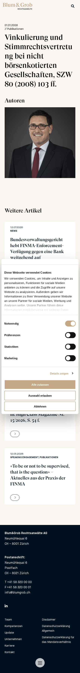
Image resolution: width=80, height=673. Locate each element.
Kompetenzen (14, 626)
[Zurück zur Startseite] (17, 8)
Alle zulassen (40, 384)
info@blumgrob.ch (17, 592)
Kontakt (10, 652)
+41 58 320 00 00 (19, 582)
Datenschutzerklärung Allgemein (56, 628)
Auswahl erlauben (40, 395)
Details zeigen (59, 373)
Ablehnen (40, 406)
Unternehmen (13, 639)
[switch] (70, 335)
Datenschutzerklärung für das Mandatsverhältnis (58, 639)
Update (9, 632)
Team (8, 619)
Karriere (10, 645)
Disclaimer (48, 619)
